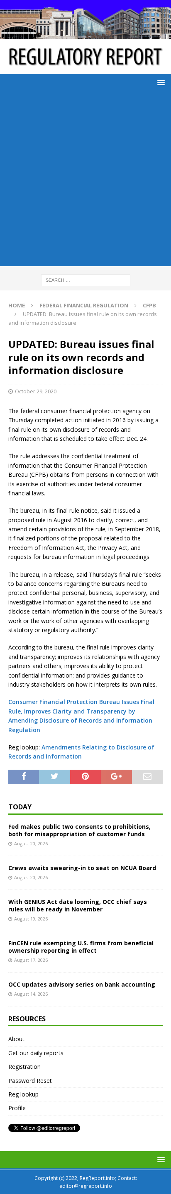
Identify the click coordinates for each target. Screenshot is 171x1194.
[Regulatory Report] (85, 34)
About (16, 1039)
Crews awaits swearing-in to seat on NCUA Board (82, 868)
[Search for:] (85, 279)
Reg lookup (23, 1094)
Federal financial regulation (83, 305)
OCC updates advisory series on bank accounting (81, 984)
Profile (17, 1108)
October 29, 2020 (35, 391)
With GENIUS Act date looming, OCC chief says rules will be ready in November (77, 905)
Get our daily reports (36, 1053)
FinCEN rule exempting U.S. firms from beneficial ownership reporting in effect (81, 946)
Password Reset (30, 1081)
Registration (24, 1066)
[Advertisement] (85, 181)
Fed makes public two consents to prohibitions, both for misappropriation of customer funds (79, 830)
